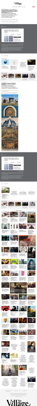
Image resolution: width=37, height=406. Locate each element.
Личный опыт (29, 65)
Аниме (11, 335)
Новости (3, 8)
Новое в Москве (3, 193)
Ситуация (28, 335)
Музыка (28, 288)
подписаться (17, 37)
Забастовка (11, 276)
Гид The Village (12, 241)
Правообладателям (16, 390)
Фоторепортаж (12, 288)
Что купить (20, 229)
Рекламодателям (7, 391)
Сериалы (2, 229)
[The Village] (18, 3)
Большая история (21, 240)
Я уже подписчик (4, 26)
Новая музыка (20, 276)
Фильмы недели (3, 276)
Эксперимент (12, 65)
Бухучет (11, 229)
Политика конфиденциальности (9, 390)
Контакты (20, 390)
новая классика (3, 241)
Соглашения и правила (24, 390)
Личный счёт (3, 65)
